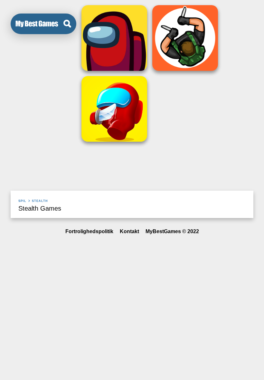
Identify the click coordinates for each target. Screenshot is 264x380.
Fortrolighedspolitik (89, 231)
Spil (22, 201)
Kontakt (129, 231)
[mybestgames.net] (36, 23)
